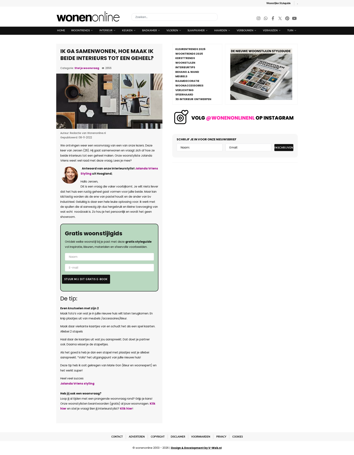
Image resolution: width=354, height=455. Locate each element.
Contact (117, 436)
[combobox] (174, 17)
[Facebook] (273, 18)
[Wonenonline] (89, 16)
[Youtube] (294, 18)
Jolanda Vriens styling (77, 383)
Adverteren (137, 436)
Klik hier (126, 408)
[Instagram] (258, 18)
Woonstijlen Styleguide (278, 3)
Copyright (158, 436)
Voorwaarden (200, 436)
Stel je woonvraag (86, 68)
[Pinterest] (287, 18)
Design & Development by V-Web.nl (196, 448)
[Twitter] (280, 18)
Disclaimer (178, 436)
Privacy (221, 436)
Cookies (237, 436)
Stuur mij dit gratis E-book (86, 279)
